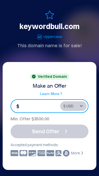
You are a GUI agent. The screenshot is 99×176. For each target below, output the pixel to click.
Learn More (49, 93)
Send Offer (45, 131)
